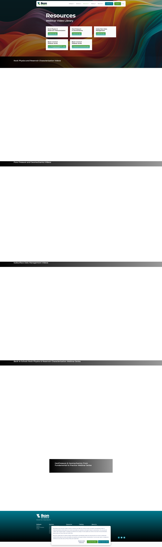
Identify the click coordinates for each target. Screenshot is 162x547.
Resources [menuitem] (69, 524)
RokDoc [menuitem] (38, 526)
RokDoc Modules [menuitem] (40, 527)
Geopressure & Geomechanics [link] (80, 46)
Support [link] (117, 3)
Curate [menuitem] (37, 528)
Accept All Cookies (92, 541)
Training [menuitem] (81, 524)
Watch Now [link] (52, 33)
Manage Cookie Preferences (81, 541)
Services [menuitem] (51, 524)
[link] (42, 3)
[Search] (123, 3)
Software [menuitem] (38, 524)
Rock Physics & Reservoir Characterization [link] (56, 46)
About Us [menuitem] (94, 524)
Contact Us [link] (109, 3)
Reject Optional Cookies (103, 541)
